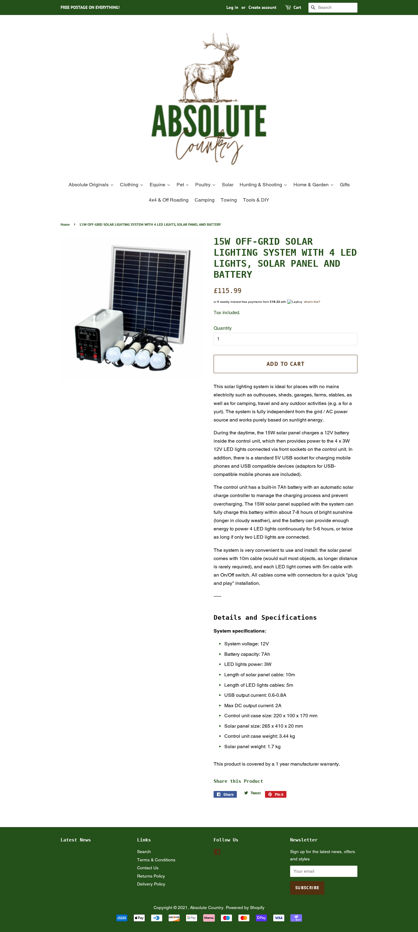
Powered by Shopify (245, 907)
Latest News (76, 840)
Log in (232, 7)
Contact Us (148, 867)
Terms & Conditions (156, 859)
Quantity (223, 328)
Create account (262, 7)
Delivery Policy (151, 884)
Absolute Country (206, 907)
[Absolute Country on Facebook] (217, 853)
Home (65, 224)
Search (144, 851)
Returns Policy (151, 876)
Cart (297, 7)
